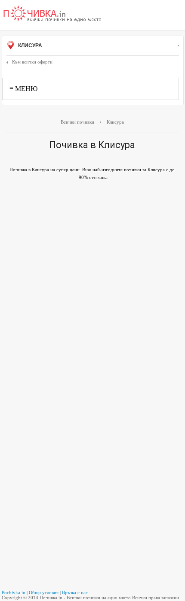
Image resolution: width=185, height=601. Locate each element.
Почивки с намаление (52, 14)
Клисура (29, 45)
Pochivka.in (13, 592)
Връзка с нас (75, 592)
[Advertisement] (92, 291)
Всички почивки (77, 121)
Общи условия (44, 592)
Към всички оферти (32, 61)
